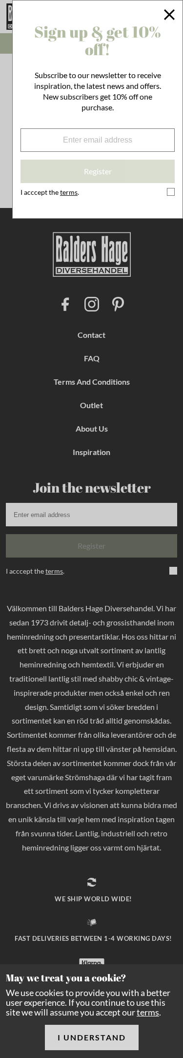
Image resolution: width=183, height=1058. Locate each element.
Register (98, 171)
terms (148, 1012)
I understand (92, 1037)
